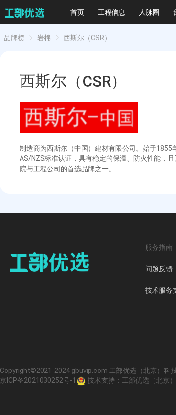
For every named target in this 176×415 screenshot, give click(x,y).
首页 (77, 12)
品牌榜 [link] (14, 37)
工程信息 (111, 12)
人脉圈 (149, 12)
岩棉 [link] (44, 37)
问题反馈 (159, 269)
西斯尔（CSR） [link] (87, 37)
